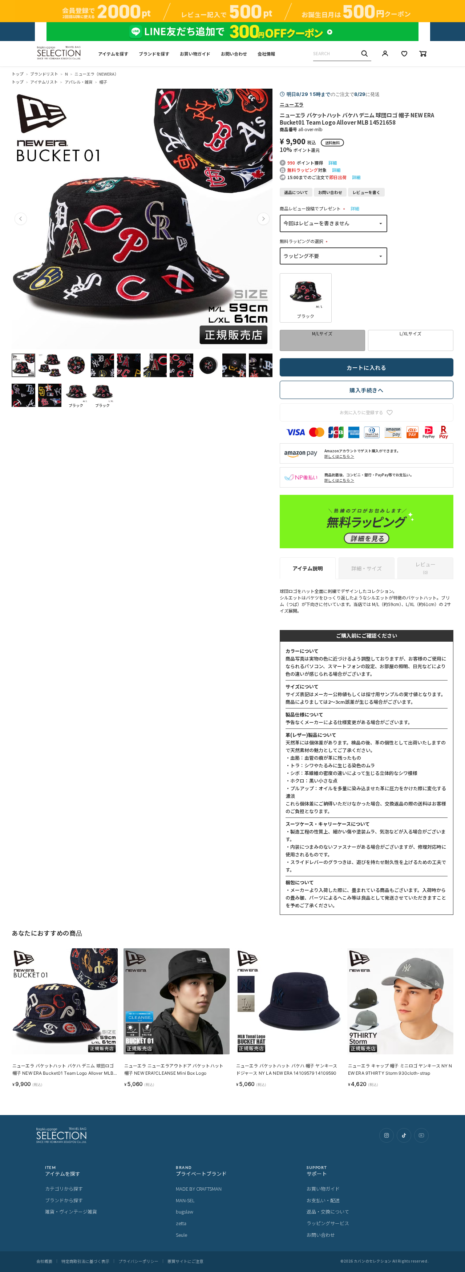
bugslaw (184, 1211)
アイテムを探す (113, 54)
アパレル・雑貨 (79, 82)
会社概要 (44, 1261)
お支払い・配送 (323, 1200)
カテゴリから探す (64, 1188)
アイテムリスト (44, 82)
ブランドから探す (64, 1200)
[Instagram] (386, 1135)
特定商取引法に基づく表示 (85, 1261)
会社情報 (266, 54)
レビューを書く (366, 192)
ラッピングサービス (328, 1223)
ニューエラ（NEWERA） (96, 74)
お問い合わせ (234, 54)
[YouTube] (421, 1135)
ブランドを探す (154, 54)
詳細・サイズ (366, 568)
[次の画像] (263, 219)
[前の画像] (21, 219)
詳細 (332, 162)
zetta (181, 1223)
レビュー (425, 568)
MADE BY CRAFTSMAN (199, 1188)
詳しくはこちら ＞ (339, 456)
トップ (18, 74)
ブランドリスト (44, 74)
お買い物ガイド (195, 54)
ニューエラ (292, 104)
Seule (181, 1234)
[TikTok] (404, 1135)
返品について (296, 192)
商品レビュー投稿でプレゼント (313, 208)
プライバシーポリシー (138, 1261)
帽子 (103, 82)
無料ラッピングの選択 (304, 241)
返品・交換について (328, 1211)
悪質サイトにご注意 (185, 1261)
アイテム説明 (307, 568)
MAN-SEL (185, 1200)
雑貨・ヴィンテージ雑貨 (71, 1211)
